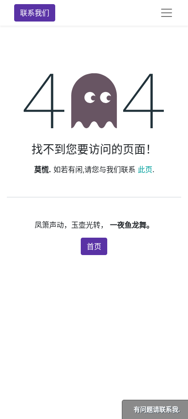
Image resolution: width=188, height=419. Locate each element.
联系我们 (34, 12)
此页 (145, 169)
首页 (94, 246)
